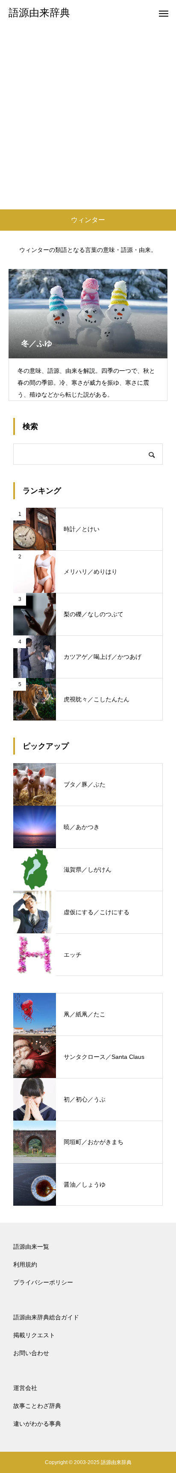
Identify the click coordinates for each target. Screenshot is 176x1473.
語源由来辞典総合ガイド (46, 1317)
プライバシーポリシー (43, 1282)
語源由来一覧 (31, 1246)
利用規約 (25, 1264)
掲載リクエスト (34, 1335)
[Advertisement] (88, 117)
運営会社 (25, 1387)
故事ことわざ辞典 (37, 1405)
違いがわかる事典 (37, 1423)
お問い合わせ (31, 1353)
